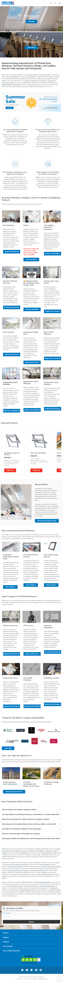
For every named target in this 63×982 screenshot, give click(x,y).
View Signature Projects (14, 791)
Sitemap (34, 978)
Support (6, 937)
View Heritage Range (52, 408)
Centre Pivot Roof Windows (38, 453)
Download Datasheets (52, 652)
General (5, 933)
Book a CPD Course (32, 654)
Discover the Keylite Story (46, 521)
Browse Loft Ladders (52, 253)
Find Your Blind (31, 259)
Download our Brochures (11, 706)
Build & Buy (10, 470)
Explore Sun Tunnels (52, 311)
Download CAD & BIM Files (32, 706)
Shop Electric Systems (52, 358)
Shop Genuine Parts (32, 362)
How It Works (10, 587)
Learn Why (8, 748)
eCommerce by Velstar (42, 978)
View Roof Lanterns (12, 354)
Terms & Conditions (7, 913)
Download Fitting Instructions (11, 654)
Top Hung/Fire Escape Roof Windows (12, 453)
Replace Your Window (32, 410)
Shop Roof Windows (12, 251)
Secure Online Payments (11, 951)
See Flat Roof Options (11, 307)
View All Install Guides (52, 704)
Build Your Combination (11, 410)
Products (6, 942)
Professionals (8, 946)
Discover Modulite (32, 309)
